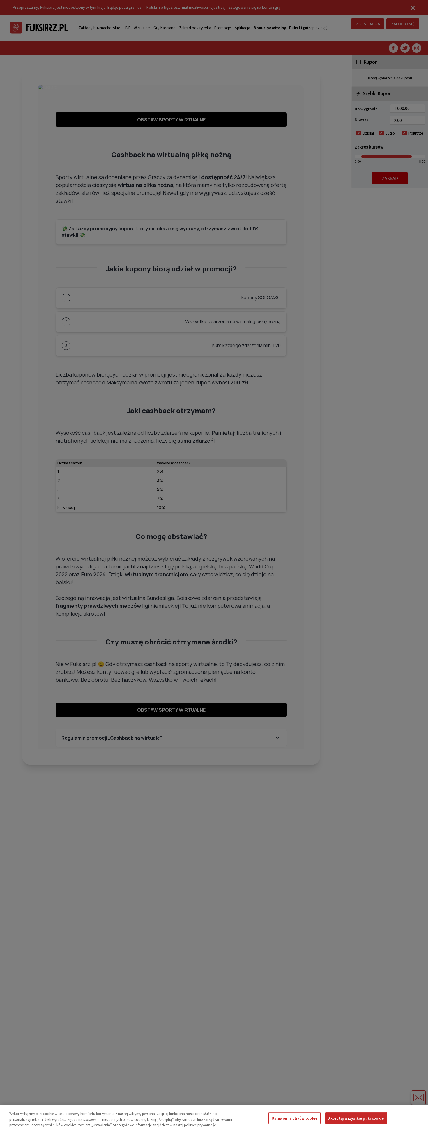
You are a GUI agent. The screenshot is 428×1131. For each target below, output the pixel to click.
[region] (214, 1118)
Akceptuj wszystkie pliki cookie (356, 1118)
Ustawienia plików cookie (294, 1118)
